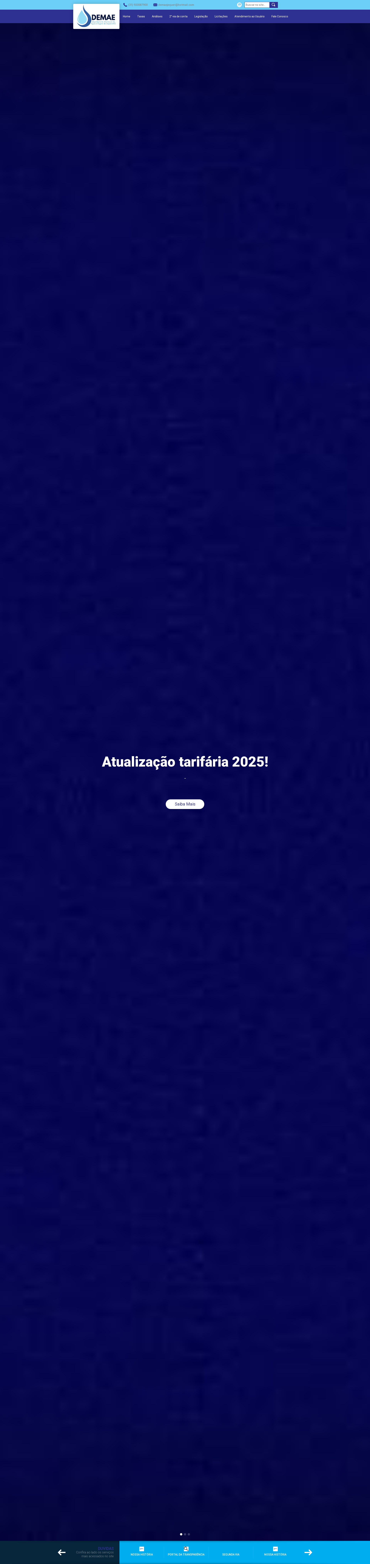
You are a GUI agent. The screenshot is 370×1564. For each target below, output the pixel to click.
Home (126, 16)
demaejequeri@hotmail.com (176, 4)
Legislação (201, 16)
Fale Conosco (280, 16)
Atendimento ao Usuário (250, 16)
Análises (157, 16)
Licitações (221, 16)
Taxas (141, 16)
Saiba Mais (185, 804)
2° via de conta (178, 16)
